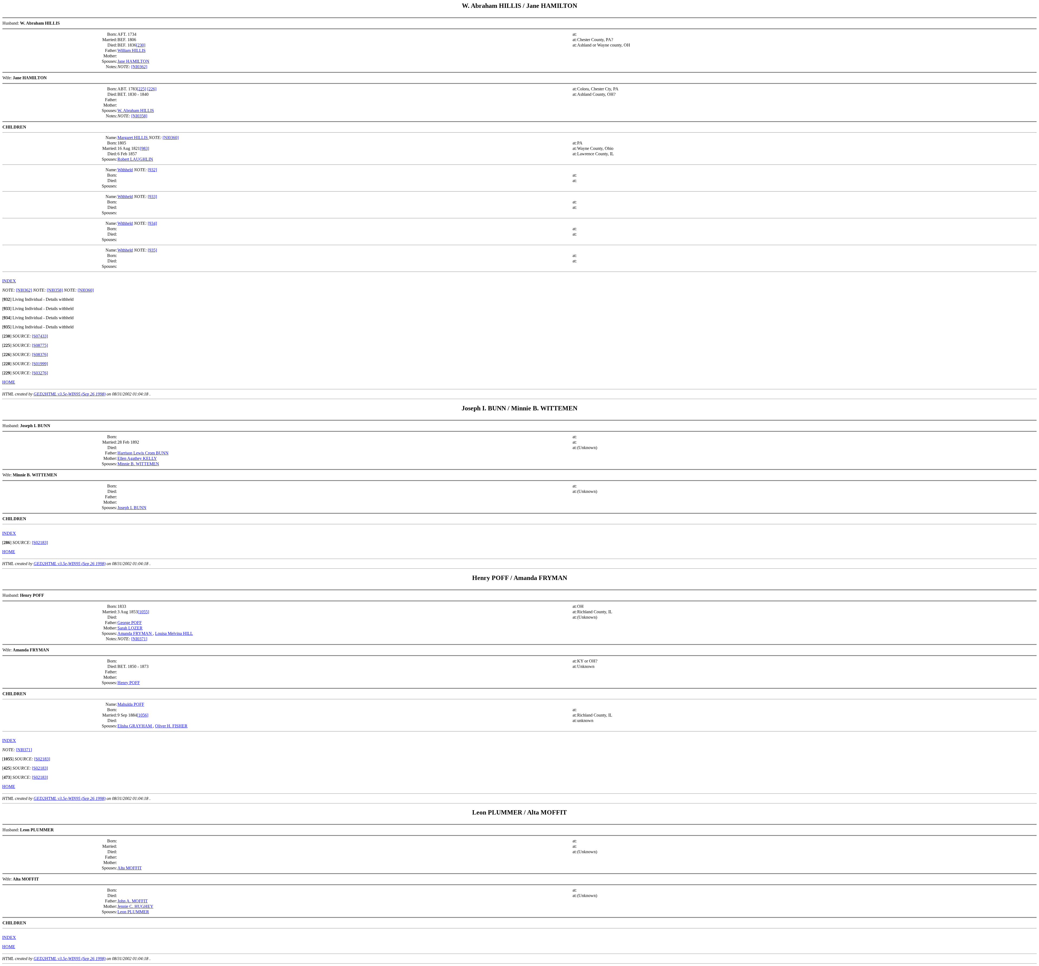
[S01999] (40, 363)
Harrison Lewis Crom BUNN (143, 453)
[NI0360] (171, 137)
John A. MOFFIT (132, 901)
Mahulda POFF (130, 704)
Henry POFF (128, 682)
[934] (152, 223)
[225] (141, 89)
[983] (144, 148)
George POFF (129, 622)
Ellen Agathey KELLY (137, 458)
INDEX (9, 281)
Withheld (125, 169)
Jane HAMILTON (133, 61)
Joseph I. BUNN (131, 507)
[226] (151, 89)
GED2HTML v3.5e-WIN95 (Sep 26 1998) (70, 394)
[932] (152, 169)
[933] (152, 196)
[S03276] (40, 373)
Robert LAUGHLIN (135, 159)
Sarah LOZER (130, 628)
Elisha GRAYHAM (135, 726)
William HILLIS (131, 50)
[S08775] (40, 345)
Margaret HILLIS (133, 137)
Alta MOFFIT (129, 868)
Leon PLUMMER (133, 911)
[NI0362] (139, 66)
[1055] (143, 611)
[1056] (142, 715)
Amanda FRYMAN (135, 633)
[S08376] (40, 354)
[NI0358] (139, 116)
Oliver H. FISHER (171, 726)
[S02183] (40, 542)
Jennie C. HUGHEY (135, 906)
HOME (8, 382)
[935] (152, 250)
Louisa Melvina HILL (174, 633)
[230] (140, 45)
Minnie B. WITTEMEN (138, 463)
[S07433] (40, 336)
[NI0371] (139, 639)
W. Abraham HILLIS (135, 110)
